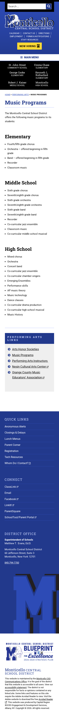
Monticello (41, 84)
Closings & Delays (15, 432)
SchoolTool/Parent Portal (19, 517)
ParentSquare (12, 511)
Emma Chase (41, 66)
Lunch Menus (12, 438)
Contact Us (29, 33)
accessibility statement (16, 687)
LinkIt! (8, 505)
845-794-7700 (12, 562)
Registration (12, 451)
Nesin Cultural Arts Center (29, 366)
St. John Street (17, 66)
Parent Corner (12, 444)
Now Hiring (28, 46)
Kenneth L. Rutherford (41, 75)
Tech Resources (14, 457)
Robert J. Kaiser (17, 84)
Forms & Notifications (37, 36)
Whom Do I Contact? (16, 463)
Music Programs (22, 355)
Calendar (14, 33)
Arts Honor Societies (25, 349)
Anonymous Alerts (15, 426)
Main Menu (31, 57)
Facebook (10, 499)
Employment (16, 36)
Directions (44, 33)
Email (8, 492)
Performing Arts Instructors (30, 361)
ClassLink (10, 486)
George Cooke (17, 74)
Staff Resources (29, 40)
